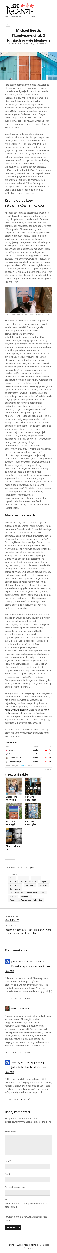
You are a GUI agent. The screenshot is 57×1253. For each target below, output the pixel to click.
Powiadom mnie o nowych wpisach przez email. (26, 1218)
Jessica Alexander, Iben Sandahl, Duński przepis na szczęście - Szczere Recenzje (27, 966)
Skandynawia (15, 889)
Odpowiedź (28, 998)
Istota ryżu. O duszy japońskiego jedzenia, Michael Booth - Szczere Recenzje (25, 1067)
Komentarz (10, 1131)
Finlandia (36, 878)
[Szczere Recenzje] (19, 13)
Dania (12, 878)
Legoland (45, 881)
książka (23, 766)
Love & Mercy (12, 919)
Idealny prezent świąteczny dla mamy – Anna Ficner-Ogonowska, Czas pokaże (28, 931)
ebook (30, 766)
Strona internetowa (15, 1187)
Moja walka (30, 885)
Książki (30, 867)
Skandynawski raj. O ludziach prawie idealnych (27, 893)
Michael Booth (15, 885)
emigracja (23, 878)
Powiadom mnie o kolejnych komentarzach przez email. (27, 1205)
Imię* (8, 1160)
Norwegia (43, 885)
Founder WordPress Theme (22, 1244)
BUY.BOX (48, 769)
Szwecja (13, 896)
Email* (8, 1174)
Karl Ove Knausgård (28, 881)
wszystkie (15, 766)
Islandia (13, 881)
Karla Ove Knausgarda (16, 709)
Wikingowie (25, 896)
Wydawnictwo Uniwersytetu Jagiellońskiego (26, 900)
